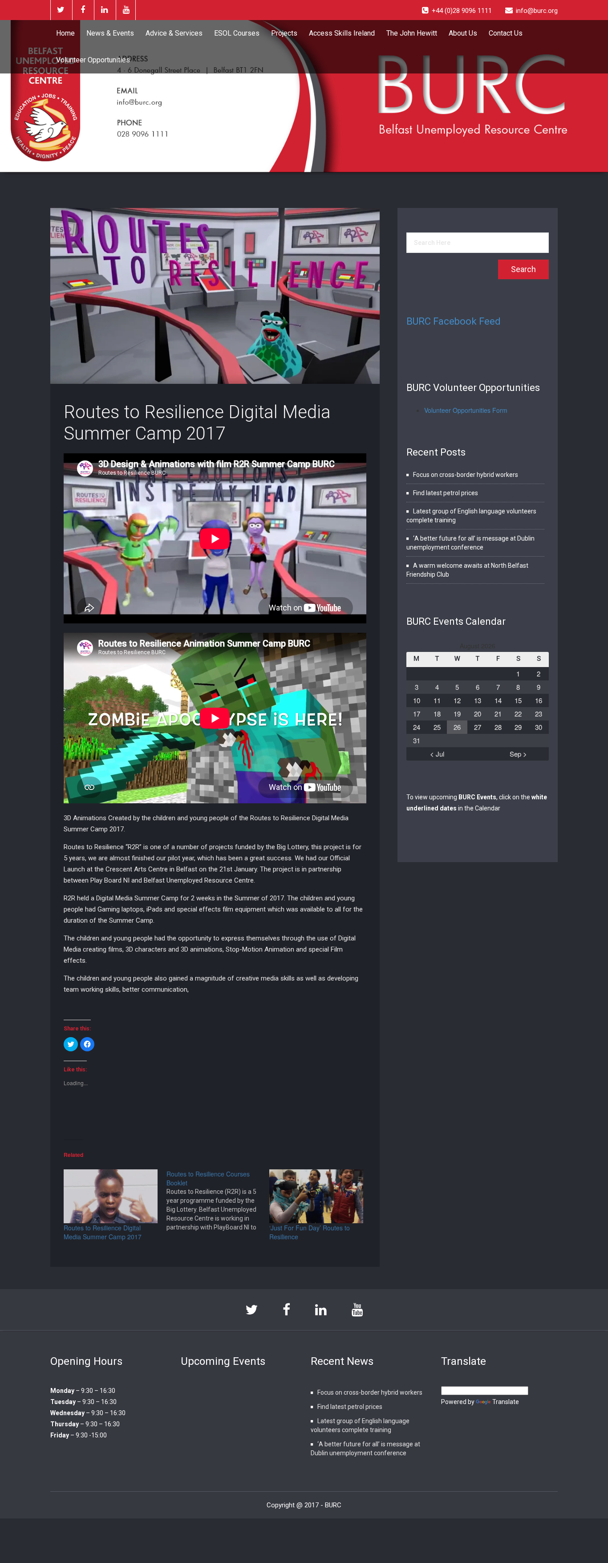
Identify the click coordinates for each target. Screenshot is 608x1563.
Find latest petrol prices (445, 493)
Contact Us (506, 33)
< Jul (437, 753)
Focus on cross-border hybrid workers (465, 474)
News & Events (110, 33)
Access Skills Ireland (342, 33)
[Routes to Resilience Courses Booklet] (217, 1200)
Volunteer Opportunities (93, 60)
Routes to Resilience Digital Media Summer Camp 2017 (197, 423)
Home (65, 33)
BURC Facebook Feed (453, 321)
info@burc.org (537, 11)
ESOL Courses (236, 33)
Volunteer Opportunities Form (465, 410)
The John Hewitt (411, 33)
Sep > (518, 753)
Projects (284, 33)
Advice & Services (174, 33)
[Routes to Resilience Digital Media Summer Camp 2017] (111, 1196)
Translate (505, 1401)
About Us (463, 33)
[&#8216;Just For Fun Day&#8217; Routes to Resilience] (316, 1196)
